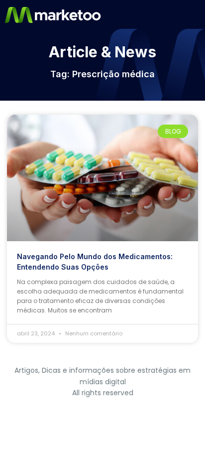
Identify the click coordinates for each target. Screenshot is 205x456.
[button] (196, 14)
